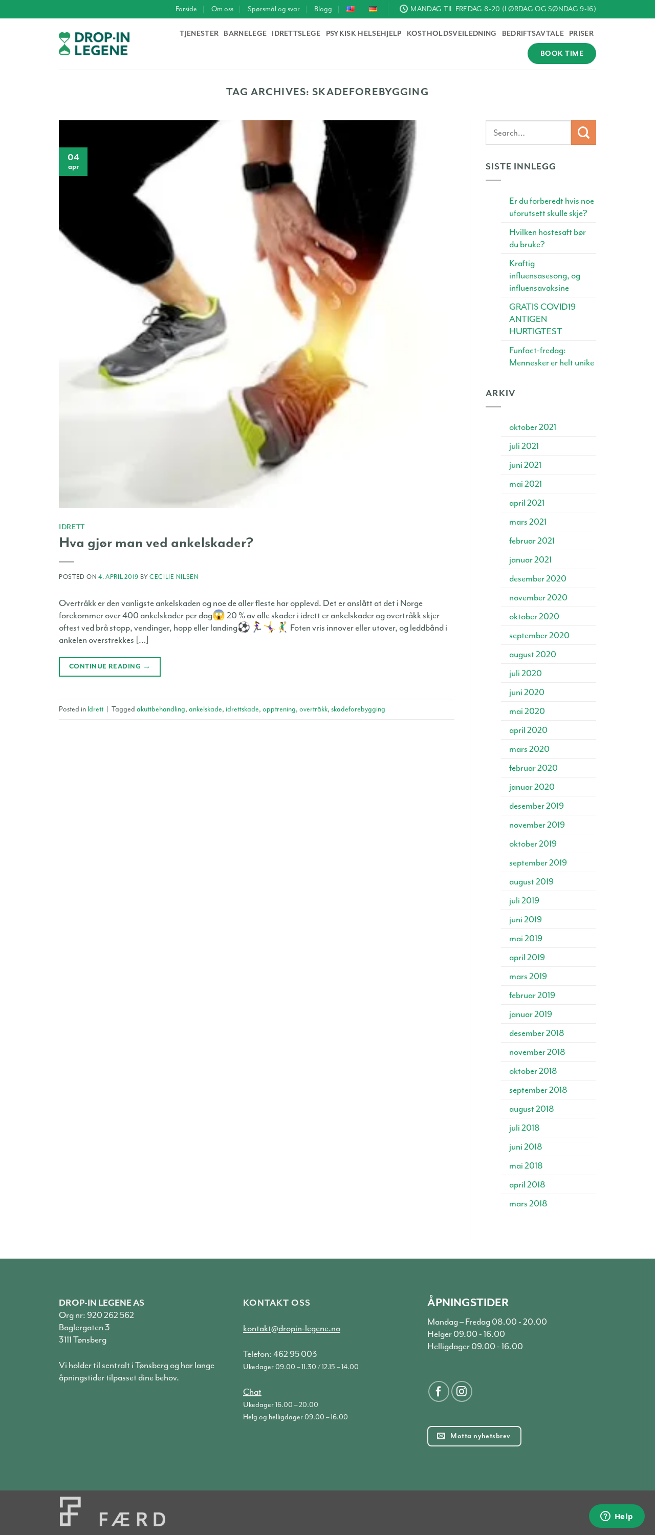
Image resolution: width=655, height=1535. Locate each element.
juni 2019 (525, 919)
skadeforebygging (358, 709)
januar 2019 (530, 1014)
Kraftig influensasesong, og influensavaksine (544, 275)
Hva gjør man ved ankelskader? (156, 542)
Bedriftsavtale (533, 33)
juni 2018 (525, 1146)
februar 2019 (532, 995)
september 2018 (538, 1089)
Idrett (72, 526)
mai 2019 (525, 938)
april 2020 (528, 730)
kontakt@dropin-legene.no (291, 1328)
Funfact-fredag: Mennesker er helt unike (551, 356)
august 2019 (531, 881)
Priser (581, 33)
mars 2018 (528, 1203)
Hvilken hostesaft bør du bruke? (547, 238)
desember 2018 (536, 1033)
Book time (561, 53)
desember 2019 (536, 805)
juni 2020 (526, 692)
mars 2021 (528, 521)
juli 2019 (524, 900)
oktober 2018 (533, 1070)
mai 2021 (525, 483)
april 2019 (527, 957)
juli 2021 (524, 445)
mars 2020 (529, 748)
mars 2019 (528, 976)
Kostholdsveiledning (452, 33)
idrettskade (242, 709)
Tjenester (199, 33)
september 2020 (539, 635)
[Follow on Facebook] (438, 1391)
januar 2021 (530, 559)
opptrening (279, 709)
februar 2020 (533, 767)
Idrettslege (296, 33)
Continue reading (109, 666)
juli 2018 (524, 1127)
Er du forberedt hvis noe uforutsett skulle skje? (551, 207)
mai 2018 (526, 1165)
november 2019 (537, 824)
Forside (186, 9)
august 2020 (532, 654)
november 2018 (537, 1051)
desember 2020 (537, 578)
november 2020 (538, 597)
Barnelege (245, 33)
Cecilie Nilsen (174, 577)
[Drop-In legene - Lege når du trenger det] (94, 43)
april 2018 (527, 1184)
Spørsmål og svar (274, 9)
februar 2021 (532, 540)
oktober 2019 (533, 843)
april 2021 (526, 502)
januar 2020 (532, 786)
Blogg (323, 9)
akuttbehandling (161, 709)
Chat (252, 1391)
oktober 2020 (534, 616)
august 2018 (531, 1108)
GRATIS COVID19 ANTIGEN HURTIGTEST (542, 319)
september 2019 (538, 862)
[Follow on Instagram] (461, 1391)
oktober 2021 (532, 427)
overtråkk (313, 709)
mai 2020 (527, 711)
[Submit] (583, 132)
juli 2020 (525, 673)
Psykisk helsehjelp (364, 33)
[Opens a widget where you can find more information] (616, 1517)
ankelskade (205, 709)
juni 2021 (525, 464)
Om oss (222, 9)
